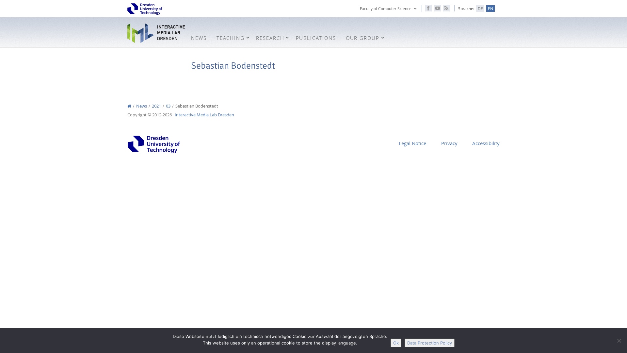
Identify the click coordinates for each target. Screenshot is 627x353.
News (141, 106)
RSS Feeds (446, 8)
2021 (156, 106)
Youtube (437, 8)
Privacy (449, 143)
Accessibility (486, 143)
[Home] (129, 106)
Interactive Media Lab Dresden (156, 33)
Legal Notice (412, 143)
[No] (619, 340)
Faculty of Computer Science (385, 8)
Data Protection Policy (429, 342)
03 (168, 106)
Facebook (428, 8)
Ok (396, 342)
